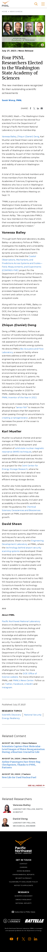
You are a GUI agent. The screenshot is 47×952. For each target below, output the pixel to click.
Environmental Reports (23, 874)
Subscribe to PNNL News (25, 912)
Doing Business (23, 871)
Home (4, 11)
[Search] (36, 4)
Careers (23, 867)
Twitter (8, 684)
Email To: (41, 108)
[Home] (23, 845)
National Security (33, 715)
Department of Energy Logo (12, 921)
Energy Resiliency (11, 718)
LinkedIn (28, 684)
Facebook (18, 684)
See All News (35, 785)
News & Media (16, 11)
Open (42, 44)
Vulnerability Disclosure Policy (23, 882)
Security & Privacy (23, 878)
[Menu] (43, 4)
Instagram (7, 687)
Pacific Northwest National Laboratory (6, 4)
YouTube (11, 939)
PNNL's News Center (23, 680)
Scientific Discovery (11, 715)
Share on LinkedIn (38, 108)
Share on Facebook (30, 108)
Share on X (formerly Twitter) (34, 108)
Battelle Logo (34, 921)
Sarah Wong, (12, 100)
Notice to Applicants (23, 885)
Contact (23, 864)
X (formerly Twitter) (23, 939)
